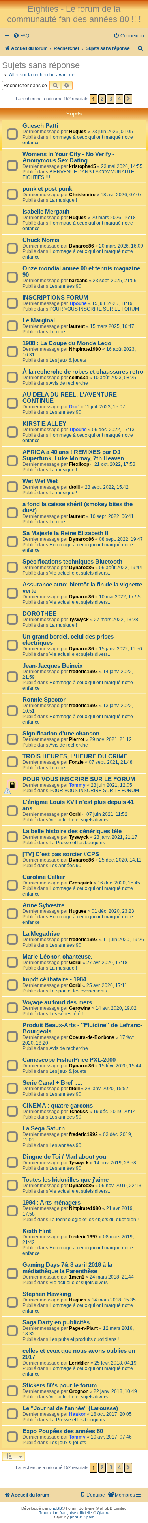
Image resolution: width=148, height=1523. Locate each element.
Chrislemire (82, 194)
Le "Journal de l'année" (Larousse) (70, 1408)
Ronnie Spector (44, 699)
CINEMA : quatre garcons (57, 1105)
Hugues (77, 131)
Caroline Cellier (43, 877)
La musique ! (63, 200)
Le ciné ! (58, 332)
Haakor (77, 1414)
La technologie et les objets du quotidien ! (94, 1219)
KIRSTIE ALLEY (44, 424)
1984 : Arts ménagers (51, 1202)
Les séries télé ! (66, 1014)
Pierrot (76, 739)
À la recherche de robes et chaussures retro (82, 372)
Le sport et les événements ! (79, 991)
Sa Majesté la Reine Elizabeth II (65, 533)
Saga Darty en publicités (56, 1322)
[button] (128, 99)
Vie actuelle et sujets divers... (80, 573)
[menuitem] (21, 36)
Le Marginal (38, 320)
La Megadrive (41, 934)
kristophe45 (82, 166)
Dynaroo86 (81, 246)
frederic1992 (83, 671)
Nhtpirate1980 (85, 349)
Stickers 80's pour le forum (59, 1385)
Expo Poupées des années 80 (62, 1431)
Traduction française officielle (65, 1512)
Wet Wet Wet (40, 481)
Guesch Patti (40, 126)
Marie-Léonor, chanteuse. (57, 956)
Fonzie (76, 762)
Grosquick (80, 883)
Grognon (78, 1391)
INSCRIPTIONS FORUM (55, 297)
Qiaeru (103, 1512)
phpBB (55, 1508)
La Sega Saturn (43, 1128)
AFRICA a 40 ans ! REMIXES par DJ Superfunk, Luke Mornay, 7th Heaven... (75, 455)
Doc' (74, 407)
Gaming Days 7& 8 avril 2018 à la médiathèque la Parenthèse (67, 1268)
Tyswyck (79, 619)
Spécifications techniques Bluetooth (72, 562)
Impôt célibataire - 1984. (55, 979)
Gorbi (75, 814)
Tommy (77, 785)
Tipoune (78, 303)
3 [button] (110, 99)
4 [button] (119, 99)
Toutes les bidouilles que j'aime (65, 1180)
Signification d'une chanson (60, 733)
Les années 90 (65, 286)
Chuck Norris (40, 240)
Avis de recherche (68, 383)
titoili (74, 487)
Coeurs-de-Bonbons (91, 1037)
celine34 (78, 377)
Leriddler (79, 1363)
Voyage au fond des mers (57, 1002)
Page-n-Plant (83, 1328)
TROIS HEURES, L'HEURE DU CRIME (74, 756)
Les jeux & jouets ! (68, 360)
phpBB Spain (82, 1517)
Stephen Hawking (46, 1294)
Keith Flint (36, 1231)
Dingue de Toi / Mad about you (64, 1157)
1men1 (76, 1277)
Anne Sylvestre (43, 905)
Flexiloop (79, 464)
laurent (77, 326)
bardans (78, 280)
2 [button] (102, 99)
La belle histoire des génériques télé (72, 831)
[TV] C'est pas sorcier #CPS (60, 854)
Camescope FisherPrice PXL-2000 (69, 1060)
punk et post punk (47, 189)
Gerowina (79, 1008)
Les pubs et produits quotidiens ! (84, 1339)
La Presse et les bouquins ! (78, 842)
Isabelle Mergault (45, 212)
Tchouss (78, 1111)
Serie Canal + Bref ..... (52, 1083)
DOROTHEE (39, 614)
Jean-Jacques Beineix (52, 666)
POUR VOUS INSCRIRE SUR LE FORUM (94, 309)
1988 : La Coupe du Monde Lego (66, 343)
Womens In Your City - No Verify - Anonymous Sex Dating (68, 157)
